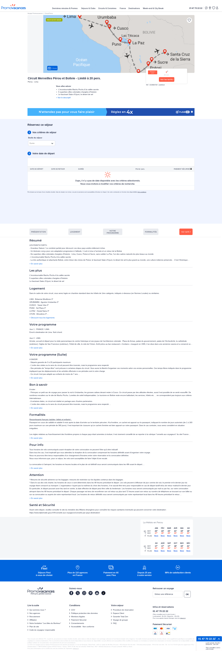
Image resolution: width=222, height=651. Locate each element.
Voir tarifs (185, 232)
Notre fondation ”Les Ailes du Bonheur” (45, 623)
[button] (44, 571)
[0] (213, 8)
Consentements (77, 623)
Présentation (38, 232)
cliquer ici (183, 618)
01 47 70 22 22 (195, 8)
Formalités (151, 232)
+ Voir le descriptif (63, 98)
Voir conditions (142, 192)
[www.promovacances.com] (13, 6)
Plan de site (34, 627)
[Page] (71, 593)
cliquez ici (76, 648)
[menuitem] (65, 8)
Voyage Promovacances (35, 13)
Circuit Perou (49, 13)
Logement (75, 232)
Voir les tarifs (166, 79)
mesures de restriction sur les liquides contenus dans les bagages (96, 480)
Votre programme (113, 232)
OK (187, 594)
